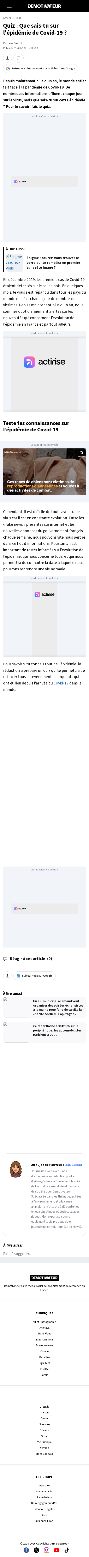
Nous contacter (44, 1491)
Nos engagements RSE (44, 1503)
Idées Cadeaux (44, 1454)
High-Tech (45, 1363)
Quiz (18, 18)
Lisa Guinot (15, 43)
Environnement (45, 1345)
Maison (45, 1412)
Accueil (7, 18)
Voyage (44, 1448)
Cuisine (44, 1351)
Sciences (44, 1424)
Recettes (44, 1357)
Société (44, 1430)
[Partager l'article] (7, 58)
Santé (44, 1418)
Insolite (44, 1369)
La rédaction (44, 1497)
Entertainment (44, 1340)
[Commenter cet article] (18, 58)
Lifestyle (44, 1407)
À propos (44, 1485)
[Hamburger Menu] (9, 6)
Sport (44, 1436)
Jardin (44, 1375)
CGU (44, 1515)
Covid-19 (61, 683)
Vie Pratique (44, 1442)
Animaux (44, 1328)
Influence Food (44, 1521)
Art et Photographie (44, 1322)
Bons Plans (44, 1333)
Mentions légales (44, 1509)
